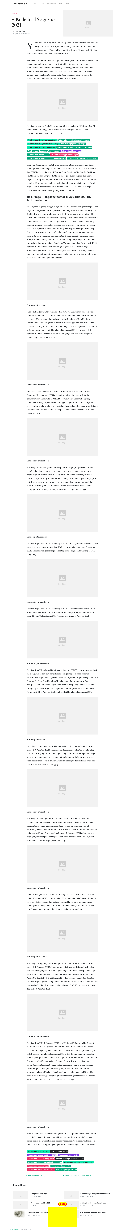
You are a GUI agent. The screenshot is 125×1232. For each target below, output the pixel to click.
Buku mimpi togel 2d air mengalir (69, 1159)
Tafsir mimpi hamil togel (71, 151)
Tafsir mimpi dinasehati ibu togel (41, 147)
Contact (34, 3)
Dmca (42, 3)
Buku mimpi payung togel (38, 1166)
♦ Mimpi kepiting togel (38, 1193)
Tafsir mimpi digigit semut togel (64, 155)
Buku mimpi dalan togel (60, 1166)
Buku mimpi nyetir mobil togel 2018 (42, 1155)
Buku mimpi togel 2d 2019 (66, 1169)
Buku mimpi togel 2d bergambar (41, 1159)
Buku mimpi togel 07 (59, 1151)
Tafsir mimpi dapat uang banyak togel (43, 151)
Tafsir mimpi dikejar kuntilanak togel (43, 144)
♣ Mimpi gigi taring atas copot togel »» (77, 1175)
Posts (67, 3)
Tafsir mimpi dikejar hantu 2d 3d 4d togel (74, 147)
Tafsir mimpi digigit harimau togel (42, 140)
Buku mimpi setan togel (68, 1155)
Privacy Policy (51, 3)
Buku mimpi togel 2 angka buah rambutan (45, 1162)
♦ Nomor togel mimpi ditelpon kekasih (95, 1193)
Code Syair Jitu (14, 1229)
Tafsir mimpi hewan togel (38, 155)
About (61, 3)
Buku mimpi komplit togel (38, 1151)
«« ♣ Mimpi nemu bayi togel (36, 1175)
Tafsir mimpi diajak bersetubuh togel (73, 140)
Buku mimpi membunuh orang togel (78, 1162)
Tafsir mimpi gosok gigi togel (73, 144)
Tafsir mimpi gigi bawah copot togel (82, 158)
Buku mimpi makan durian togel (41, 1169)
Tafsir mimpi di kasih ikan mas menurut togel (47, 158)
